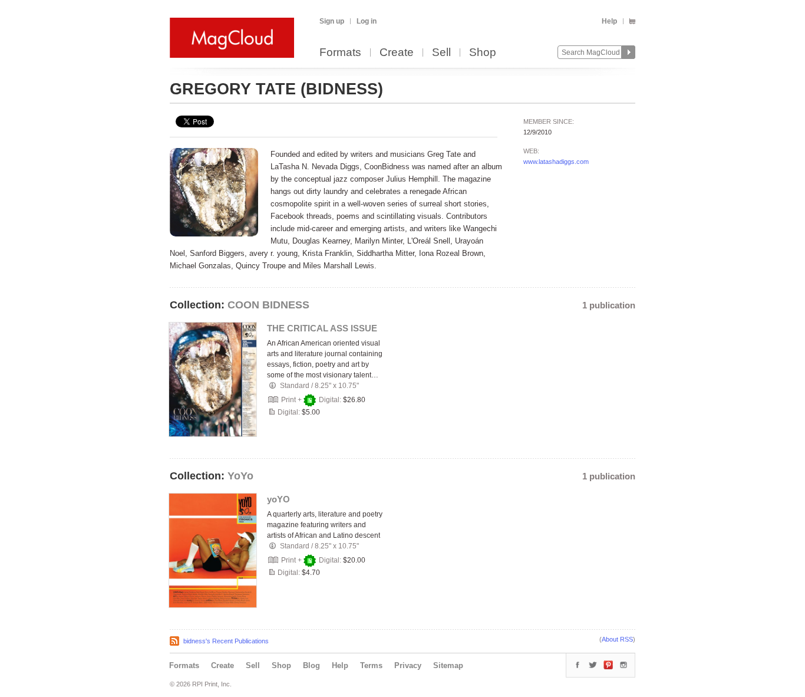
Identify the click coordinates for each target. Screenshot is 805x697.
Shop (482, 52)
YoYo (240, 476)
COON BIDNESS (268, 305)
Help (609, 21)
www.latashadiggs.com (556, 161)
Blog (311, 665)
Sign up (331, 21)
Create (397, 52)
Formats (340, 52)
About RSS (617, 639)
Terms (371, 665)
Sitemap (448, 665)
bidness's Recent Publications (226, 641)
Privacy (407, 665)
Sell (441, 52)
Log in (367, 21)
